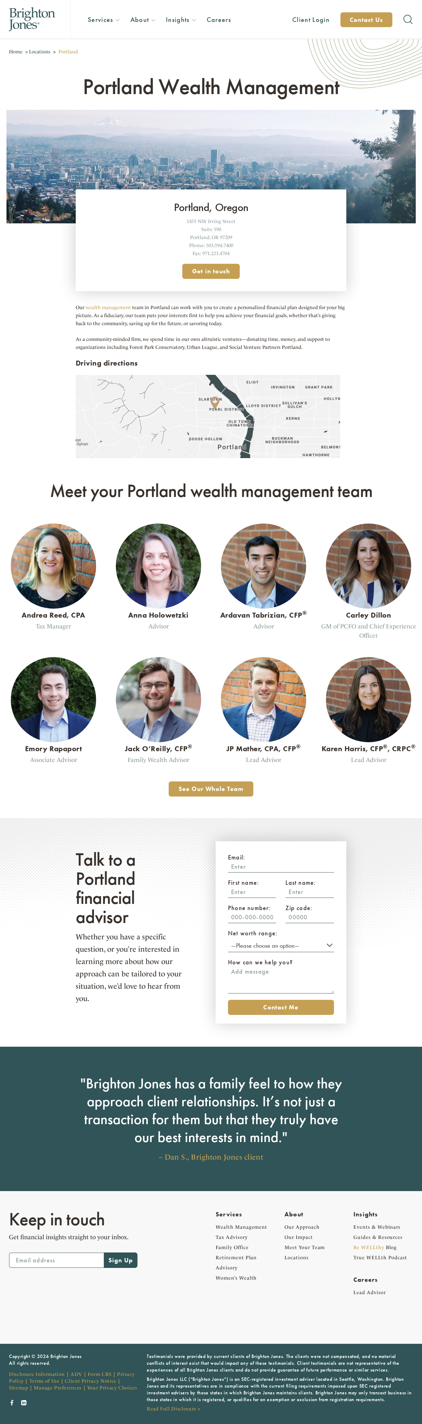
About (294, 1214)
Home (16, 52)
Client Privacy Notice (90, 1381)
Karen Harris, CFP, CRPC (369, 748)
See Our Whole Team (211, 789)
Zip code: (298, 908)
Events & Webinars (376, 1227)
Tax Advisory (232, 1237)
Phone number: (249, 908)
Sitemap (18, 1388)
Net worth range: (252, 933)
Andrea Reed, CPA (53, 615)
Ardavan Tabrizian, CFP (263, 615)
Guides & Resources (378, 1237)
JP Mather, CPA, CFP (263, 748)
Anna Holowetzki (158, 615)
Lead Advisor (369, 1292)
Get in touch (211, 271)
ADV (76, 1374)
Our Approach (302, 1227)
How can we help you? (260, 962)
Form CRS (100, 1374)
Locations (39, 52)
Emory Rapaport (53, 748)
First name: (243, 882)
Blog (375, 1247)
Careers (365, 1279)
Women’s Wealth (236, 1278)
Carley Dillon (368, 615)
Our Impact (299, 1237)
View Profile (58, 587)
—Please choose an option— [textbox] (265, 945)
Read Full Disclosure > (173, 1409)
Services (229, 1214)
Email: (236, 857)
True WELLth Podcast (380, 1257)
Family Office (232, 1247)
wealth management (108, 307)
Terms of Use (44, 1381)
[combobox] (281, 944)
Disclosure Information (37, 1374)
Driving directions (107, 362)
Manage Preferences (58, 1388)
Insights (365, 1214)
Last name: (300, 882)
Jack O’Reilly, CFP (158, 748)
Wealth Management (241, 1227)
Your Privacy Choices (112, 1388)
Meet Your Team (305, 1247)
